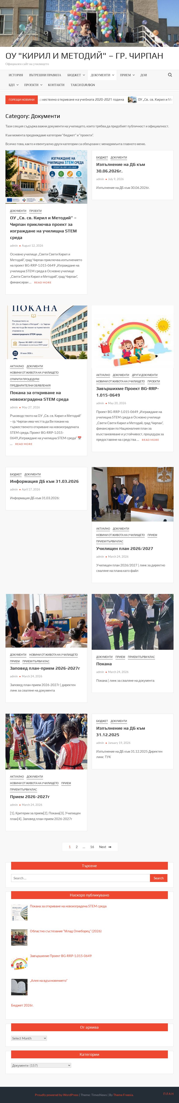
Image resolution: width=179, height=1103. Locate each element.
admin (14, 245)
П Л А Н (168, 1094)
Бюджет (74, 75)
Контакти (56, 85)
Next (102, 847)
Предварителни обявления (30, 385)
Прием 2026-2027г (30, 796)
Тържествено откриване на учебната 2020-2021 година (58, 99)
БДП (12, 85)
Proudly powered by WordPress (56, 1095)
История (16, 75)
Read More (43, 282)
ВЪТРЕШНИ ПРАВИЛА (45, 75)
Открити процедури (24, 379)
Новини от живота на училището (34, 372)
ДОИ (143, 75)
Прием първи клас (109, 541)
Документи (100, 75)
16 (92, 847)
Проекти (31, 85)
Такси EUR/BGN (83, 85)
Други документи (145, 375)
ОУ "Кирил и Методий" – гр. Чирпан (84, 56)
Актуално (17, 366)
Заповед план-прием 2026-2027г (45, 668)
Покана (104, 663)
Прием (125, 75)
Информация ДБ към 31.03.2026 (44, 481)
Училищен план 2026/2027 (124, 548)
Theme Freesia (123, 1095)
